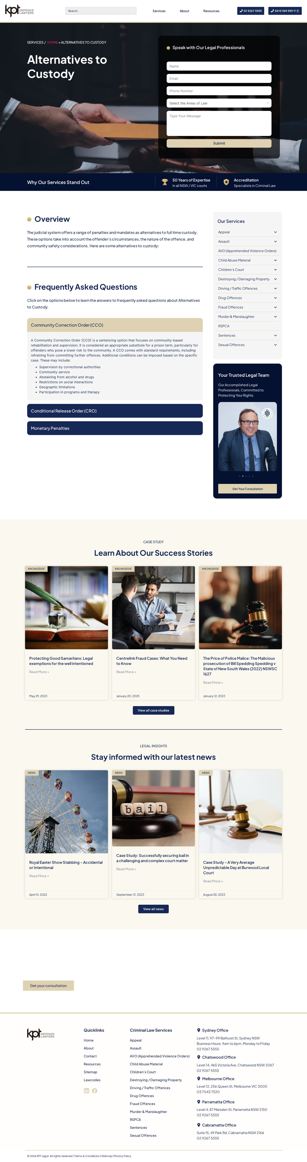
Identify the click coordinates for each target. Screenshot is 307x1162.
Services (159, 11)
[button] (239, 476)
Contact (90, 1056)
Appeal (224, 232)
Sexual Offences (231, 345)
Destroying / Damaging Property (244, 279)
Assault (224, 241)
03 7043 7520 (208, 1092)
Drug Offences (230, 298)
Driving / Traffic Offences (238, 288)
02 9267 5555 (208, 1049)
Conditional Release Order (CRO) (63, 410)
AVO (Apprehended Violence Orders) (247, 251)
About (184, 11)
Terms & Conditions (86, 1156)
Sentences (226, 335)
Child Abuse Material (234, 260)
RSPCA (223, 326)
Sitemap (90, 1072)
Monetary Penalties (50, 428)
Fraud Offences (230, 307)
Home (52, 42)
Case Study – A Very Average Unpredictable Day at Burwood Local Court (236, 867)
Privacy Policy (122, 1156)
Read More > (39, 672)
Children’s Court (231, 269)
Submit (219, 143)
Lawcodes (92, 1080)
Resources (211, 11)
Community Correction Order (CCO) (67, 324)
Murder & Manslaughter (236, 316)
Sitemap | (107, 1156)
